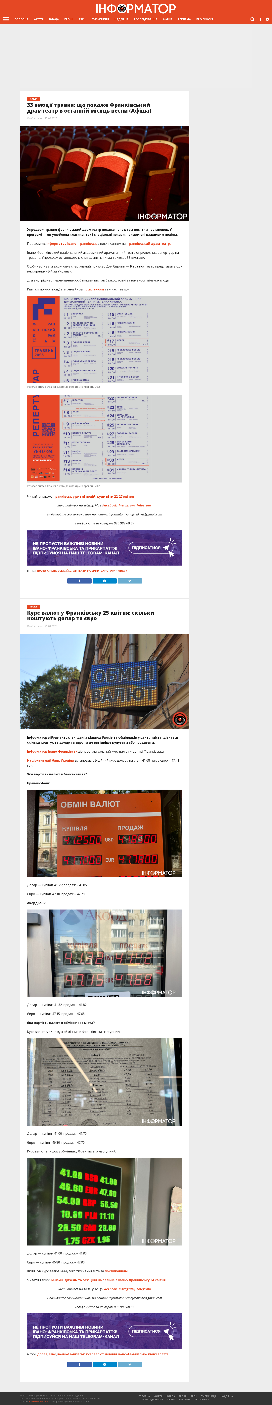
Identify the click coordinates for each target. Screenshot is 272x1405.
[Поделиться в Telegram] (104, 1363)
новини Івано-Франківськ (107, 570)
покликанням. (116, 1271)
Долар (42, 1354)
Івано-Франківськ (71, 1354)
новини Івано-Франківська (126, 1354)
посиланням (94, 289)
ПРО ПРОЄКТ (204, 19)
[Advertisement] (136, 58)
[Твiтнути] (129, 580)
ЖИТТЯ (39, 19)
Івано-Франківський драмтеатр (61, 570)
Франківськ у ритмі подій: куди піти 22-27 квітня (93, 496)
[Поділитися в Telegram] (104, 580)
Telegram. (144, 505)
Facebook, (110, 505)
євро (52, 1354)
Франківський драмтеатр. (148, 243)
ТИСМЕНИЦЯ (100, 19)
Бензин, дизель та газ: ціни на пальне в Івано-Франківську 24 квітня (108, 1280)
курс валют (95, 1354)
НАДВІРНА (121, 19)
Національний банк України (51, 760)
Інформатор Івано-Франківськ (71, 243)
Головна (21, 19)
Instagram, (127, 505)
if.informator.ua (38, 1401)
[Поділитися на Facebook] (79, 580)
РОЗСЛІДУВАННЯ (145, 19)
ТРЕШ (82, 19)
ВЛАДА (54, 19)
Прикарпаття (158, 1354)
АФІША (167, 19)
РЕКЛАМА (184, 19)
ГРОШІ (68, 19)
